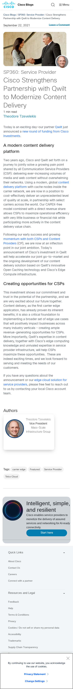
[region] (36, 671)
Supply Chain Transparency (23, 647)
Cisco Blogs (25, 4)
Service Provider (53, 469)
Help (10, 608)
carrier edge (18, 469)
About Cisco (14, 561)
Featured (35, 469)
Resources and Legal (21, 593)
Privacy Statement (34, 674)
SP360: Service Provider (31, 14)
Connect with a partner (20, 580)
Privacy (12, 621)
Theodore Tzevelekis (19, 116)
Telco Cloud (11, 476)
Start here (47, 533)
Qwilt (58, 127)
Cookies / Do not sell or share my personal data (33, 627)
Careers (12, 574)
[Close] (68, 658)
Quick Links (15, 552)
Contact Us (14, 567)
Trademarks (14, 640)
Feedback (13, 601)
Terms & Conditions (18, 614)
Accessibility (14, 634)
